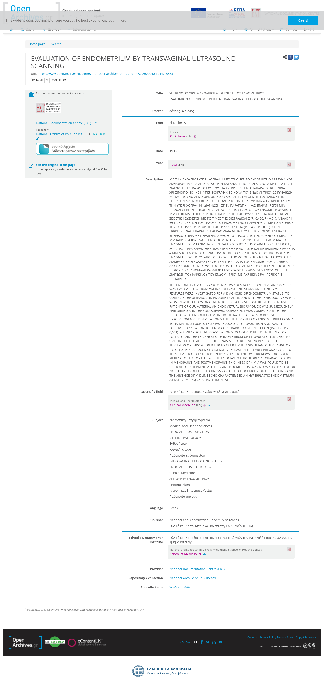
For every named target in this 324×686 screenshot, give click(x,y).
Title (159, 93)
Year (159, 163)
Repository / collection (145, 578)
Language (155, 508)
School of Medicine (184, 554)
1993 (174, 164)
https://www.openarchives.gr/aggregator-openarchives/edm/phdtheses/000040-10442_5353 (105, 73)
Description (154, 179)
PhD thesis (178, 136)
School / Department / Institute (146, 540)
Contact (252, 637)
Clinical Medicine (182, 405)
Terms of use (285, 637)
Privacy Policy (268, 637)
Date (159, 151)
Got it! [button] (303, 20)
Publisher (156, 520)
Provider (156, 569)
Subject (157, 420)
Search (55, 44)
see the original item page (55, 165)
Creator (157, 111)
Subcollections (152, 587)
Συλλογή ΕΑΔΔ (179, 587)
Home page (37, 44)
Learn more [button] (117, 20)
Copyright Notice (306, 637)
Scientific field (152, 391)
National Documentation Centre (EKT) (63, 123)
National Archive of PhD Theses (59, 134)
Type (159, 122)
